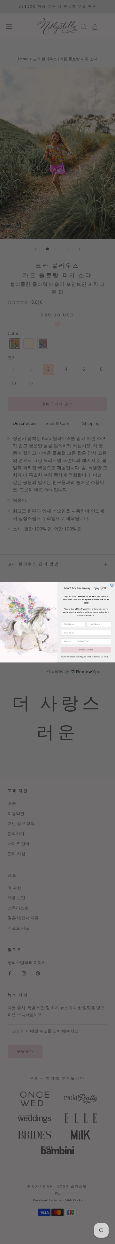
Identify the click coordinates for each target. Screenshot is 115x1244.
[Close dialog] (112, 584)
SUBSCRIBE (86, 649)
